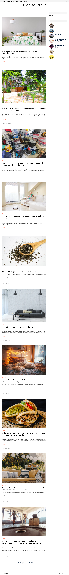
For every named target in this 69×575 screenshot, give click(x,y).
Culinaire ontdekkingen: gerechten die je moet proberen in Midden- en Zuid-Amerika (23, 434)
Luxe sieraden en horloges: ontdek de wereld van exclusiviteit (59, 35)
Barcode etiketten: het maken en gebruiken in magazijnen (60, 55)
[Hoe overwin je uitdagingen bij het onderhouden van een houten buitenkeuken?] (24, 86)
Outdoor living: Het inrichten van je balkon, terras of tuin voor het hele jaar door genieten (24, 489)
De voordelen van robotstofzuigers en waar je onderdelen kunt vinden (24, 217)
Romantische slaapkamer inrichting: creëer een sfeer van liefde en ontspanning (24, 381)
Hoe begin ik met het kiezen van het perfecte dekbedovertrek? (19, 52)
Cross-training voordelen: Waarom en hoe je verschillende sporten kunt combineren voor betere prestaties (21, 543)
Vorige (18, 562)
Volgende (32, 562)
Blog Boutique (34, 5)
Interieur (8, 1)
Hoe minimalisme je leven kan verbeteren (18, 327)
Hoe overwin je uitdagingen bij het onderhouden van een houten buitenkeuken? (24, 109)
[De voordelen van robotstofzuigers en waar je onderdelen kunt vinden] (24, 196)
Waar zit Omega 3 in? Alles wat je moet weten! (20, 272)
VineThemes (65, 573)
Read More (4, 61)
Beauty (3, 1)
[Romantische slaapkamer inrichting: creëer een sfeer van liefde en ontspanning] (24, 360)
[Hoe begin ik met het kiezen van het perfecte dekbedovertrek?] (24, 31)
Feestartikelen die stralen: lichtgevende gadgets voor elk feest (60, 45)
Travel (21, 1)
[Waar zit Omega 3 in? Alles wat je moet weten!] (24, 251)
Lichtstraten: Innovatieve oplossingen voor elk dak (59, 50)
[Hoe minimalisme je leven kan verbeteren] (24, 305)
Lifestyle (13, 1)
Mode (17, 1)
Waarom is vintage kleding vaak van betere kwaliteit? (60, 40)
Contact (25, 1)
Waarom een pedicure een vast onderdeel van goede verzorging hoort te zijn (60, 25)
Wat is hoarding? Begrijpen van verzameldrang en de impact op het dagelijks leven (23, 164)
